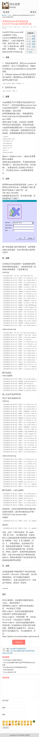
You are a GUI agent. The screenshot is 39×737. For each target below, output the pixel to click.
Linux (9, 15)
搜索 (7, 11)
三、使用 (32, 41)
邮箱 (4, 707)
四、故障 (32, 44)
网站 (3, 714)
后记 (30, 52)
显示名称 (5, 700)
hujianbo (18, 27)
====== (31, 49)
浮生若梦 (15, 4)
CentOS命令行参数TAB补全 (12, 660)
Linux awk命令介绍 (9, 672)
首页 (5, 15)
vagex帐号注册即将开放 (18, 648)
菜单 (34, 11)
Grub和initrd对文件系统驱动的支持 (15, 667)
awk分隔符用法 (8, 670)
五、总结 (32, 46)
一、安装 (32, 36)
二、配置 (32, 39)
